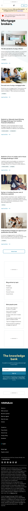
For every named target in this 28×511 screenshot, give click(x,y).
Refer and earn (4, 410)
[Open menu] (2, 5)
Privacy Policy (22, 377)
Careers (3, 421)
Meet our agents (5, 416)
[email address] (14, 369)
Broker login (4, 449)
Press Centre (4, 430)
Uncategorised (12, 130)
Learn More (20, 10)
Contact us (5, 378)
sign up (14, 373)
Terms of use (4, 432)
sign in (24, 5)
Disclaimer (3, 438)
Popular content (5, 452)
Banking (3, 204)
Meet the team (4, 419)
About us (3, 408)
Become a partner (5, 413)
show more (14, 251)
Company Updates (5, 130)
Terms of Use (14, 377)
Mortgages (4, 59)
